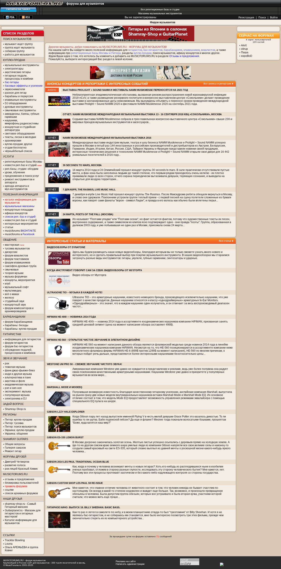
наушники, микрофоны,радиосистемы (22, 122)
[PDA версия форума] (9, 18)
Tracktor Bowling (15, 540)
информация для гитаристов (23, 339)
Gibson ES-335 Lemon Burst (65, 437)
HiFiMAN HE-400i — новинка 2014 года (71, 316)
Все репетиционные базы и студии (160, 9)
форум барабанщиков (18, 321)
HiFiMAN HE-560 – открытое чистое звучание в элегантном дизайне (93, 339)
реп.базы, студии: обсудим (21, 168)
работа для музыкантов (19, 54)
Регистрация (246, 17)
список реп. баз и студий (20, 216)
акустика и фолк (15, 381)
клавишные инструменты (20, 99)
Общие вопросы (15, 444)
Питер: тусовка (14, 423)
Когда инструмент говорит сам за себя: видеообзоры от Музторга (94, 270)
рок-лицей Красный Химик (21, 468)
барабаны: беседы (16, 325)
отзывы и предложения (19, 479)
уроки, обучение (15, 172)
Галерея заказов (15, 447)
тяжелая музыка (15, 367)
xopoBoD (246, 55)
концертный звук (15, 304)
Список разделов (18, 33)
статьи (9, 227)
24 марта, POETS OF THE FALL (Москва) (88, 214)
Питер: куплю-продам (18, 419)
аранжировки (13, 140)
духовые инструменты (19, 106)
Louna (9, 543)
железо (9, 297)
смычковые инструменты (20, 110)
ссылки (9, 489)
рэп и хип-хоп (13, 388)
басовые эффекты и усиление (24, 85)
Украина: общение (16, 433)
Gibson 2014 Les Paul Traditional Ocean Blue (78, 461)
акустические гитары (18, 72)
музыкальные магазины (19, 206)
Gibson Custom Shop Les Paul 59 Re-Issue (75, 483)
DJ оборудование (16, 103)
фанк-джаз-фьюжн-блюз (20, 370)
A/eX (244, 45)
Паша (244, 52)
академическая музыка (19, 384)
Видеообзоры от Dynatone (66, 247)
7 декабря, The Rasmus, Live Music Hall (89, 189)
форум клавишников (17, 262)
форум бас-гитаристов (19, 346)
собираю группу (15, 51)
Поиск (262, 17)
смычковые (12, 269)
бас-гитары (12, 82)
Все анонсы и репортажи (217, 83)
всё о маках (12, 294)
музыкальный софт (17, 287)
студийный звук (14, 301)
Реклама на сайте (126, 561)
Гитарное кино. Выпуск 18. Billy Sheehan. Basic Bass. (83, 507)
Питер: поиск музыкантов (20, 426)
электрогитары (14, 68)
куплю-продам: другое (18, 144)
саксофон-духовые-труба (20, 266)
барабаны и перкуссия (19, 96)
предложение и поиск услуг (22, 175)
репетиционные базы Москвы (23, 161)
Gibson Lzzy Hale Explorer (66, 411)
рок (7, 363)
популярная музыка (17, 395)
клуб (7, 283)
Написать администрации (130, 564)
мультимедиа (13, 290)
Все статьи (225, 241)
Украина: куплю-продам (19, 430)
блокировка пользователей (22, 482)
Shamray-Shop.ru (15, 409)
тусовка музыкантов (17, 248)
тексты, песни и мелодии (20, 137)
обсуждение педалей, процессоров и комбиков (20, 351)
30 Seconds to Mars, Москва (82, 165)
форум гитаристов (16, 342)
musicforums (20, 230)
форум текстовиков (17, 259)
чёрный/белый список (18, 151)
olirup (244, 48)
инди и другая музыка (18, 374)
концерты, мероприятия (20, 280)
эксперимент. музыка (18, 391)
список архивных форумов (21, 493)
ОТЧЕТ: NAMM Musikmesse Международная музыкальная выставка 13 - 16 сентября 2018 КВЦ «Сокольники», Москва (142, 114)
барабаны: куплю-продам (21, 328)
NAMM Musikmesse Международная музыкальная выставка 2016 (107, 137)
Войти (274, 17)
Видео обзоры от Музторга (89, 275)
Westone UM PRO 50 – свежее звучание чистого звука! (84, 364)
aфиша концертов (16, 213)
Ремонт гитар (13, 451)
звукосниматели (15, 89)
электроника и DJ (16, 398)
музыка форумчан (16, 276)
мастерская (12, 244)
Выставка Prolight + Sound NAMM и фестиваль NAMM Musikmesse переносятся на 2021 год (125, 90)
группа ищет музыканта (19, 47)
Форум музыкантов (162, 22)
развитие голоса (15, 465)
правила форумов (16, 486)
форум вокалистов (16, 255)
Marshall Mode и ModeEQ (64, 387)
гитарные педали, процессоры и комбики (19, 77)
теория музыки (14, 273)
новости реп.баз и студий (21, 220)
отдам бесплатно (16, 147)
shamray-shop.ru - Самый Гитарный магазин (20, 505)
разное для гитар (16, 92)
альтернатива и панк (18, 377)
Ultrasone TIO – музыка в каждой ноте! (75, 292)
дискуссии (11, 252)
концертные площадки (19, 209)
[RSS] (25, 18)
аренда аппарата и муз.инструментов (17, 187)
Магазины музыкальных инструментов (160, 13)
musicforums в (19, 234)
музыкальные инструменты (22, 65)
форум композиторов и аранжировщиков (19, 310)
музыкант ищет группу (19, 44)
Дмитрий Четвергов (17, 461)
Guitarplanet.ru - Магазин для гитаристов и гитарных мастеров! (23, 513)
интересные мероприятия (21, 223)
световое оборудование (20, 133)
